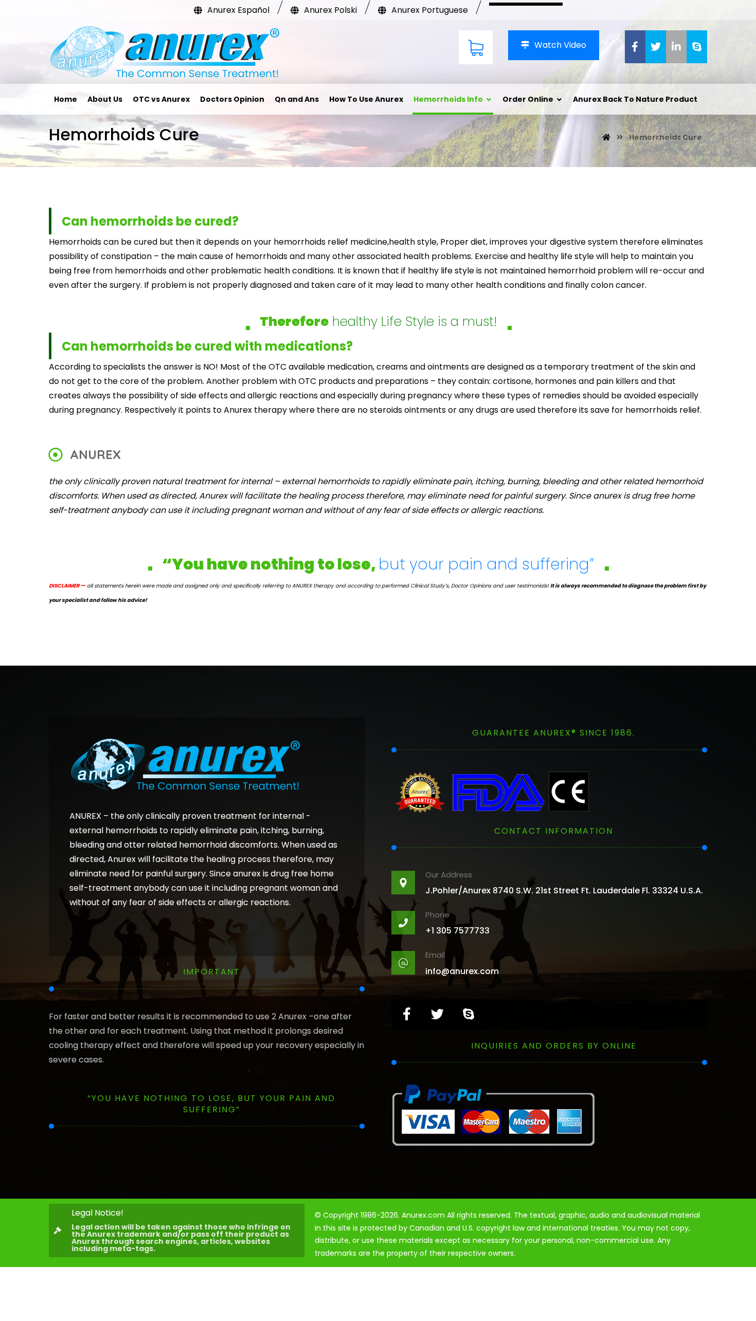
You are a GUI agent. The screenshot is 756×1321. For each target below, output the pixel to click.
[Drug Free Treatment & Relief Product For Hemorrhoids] (164, 53)
